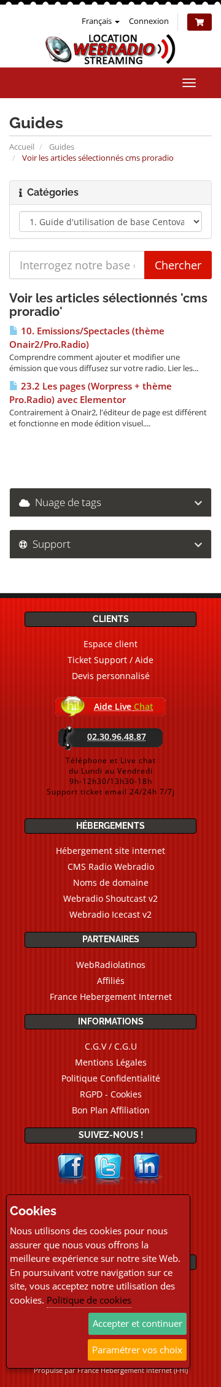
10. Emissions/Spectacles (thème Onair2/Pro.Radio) (87, 338)
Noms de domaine (111, 882)
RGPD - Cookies (111, 1094)
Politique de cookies (89, 1300)
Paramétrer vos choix (137, 1349)
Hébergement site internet (110, 850)
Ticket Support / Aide (110, 660)
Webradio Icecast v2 (110, 914)
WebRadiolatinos (110, 964)
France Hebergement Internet (111, 996)
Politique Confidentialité (110, 1078)
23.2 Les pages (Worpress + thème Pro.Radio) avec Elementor (90, 393)
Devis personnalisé (111, 676)
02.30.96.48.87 (116, 736)
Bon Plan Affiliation (111, 1110)
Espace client (110, 644)
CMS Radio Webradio (111, 866)
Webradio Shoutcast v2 (110, 898)
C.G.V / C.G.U (111, 1046)
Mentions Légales (111, 1062)
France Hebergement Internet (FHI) (132, 1370)
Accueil (21, 146)
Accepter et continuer (137, 1323)
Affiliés (111, 980)
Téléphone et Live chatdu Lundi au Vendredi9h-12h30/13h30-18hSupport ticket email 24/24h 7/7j (111, 776)
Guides (61, 146)
